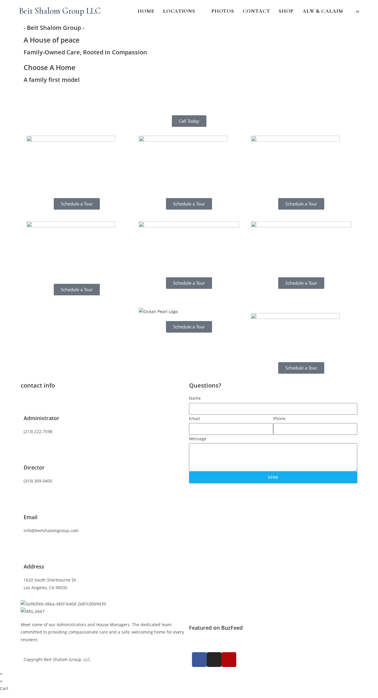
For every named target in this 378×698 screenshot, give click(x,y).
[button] (189, 92)
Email (194, 418)
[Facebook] (199, 659)
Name (195, 398)
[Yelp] (228, 659)
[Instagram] (214, 659)
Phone (279, 418)
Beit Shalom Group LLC (60, 11)
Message (197, 438)
